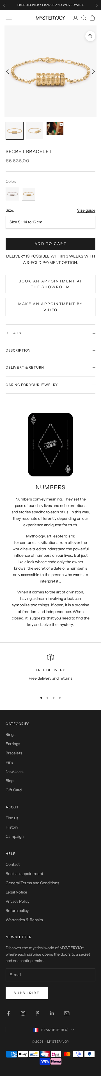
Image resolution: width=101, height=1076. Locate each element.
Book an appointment (24, 873)
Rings (10, 734)
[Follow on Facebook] (8, 1013)
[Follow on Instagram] (23, 1013)
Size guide (86, 210)
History (12, 827)
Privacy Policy (17, 901)
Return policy (17, 910)
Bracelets (14, 752)
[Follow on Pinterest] (37, 1013)
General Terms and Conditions (32, 882)
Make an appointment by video (50, 306)
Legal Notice (16, 892)
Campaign (15, 836)
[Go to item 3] (55, 128)
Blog (9, 780)
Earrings (13, 743)
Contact (13, 864)
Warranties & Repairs (24, 919)
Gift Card (14, 789)
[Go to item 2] (35, 131)
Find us (12, 817)
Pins (9, 762)
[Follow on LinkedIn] (52, 1013)
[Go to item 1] (15, 131)
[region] (50, 671)
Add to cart (50, 243)
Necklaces (15, 771)
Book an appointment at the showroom (50, 284)
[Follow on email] (67, 1013)
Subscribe (27, 993)
